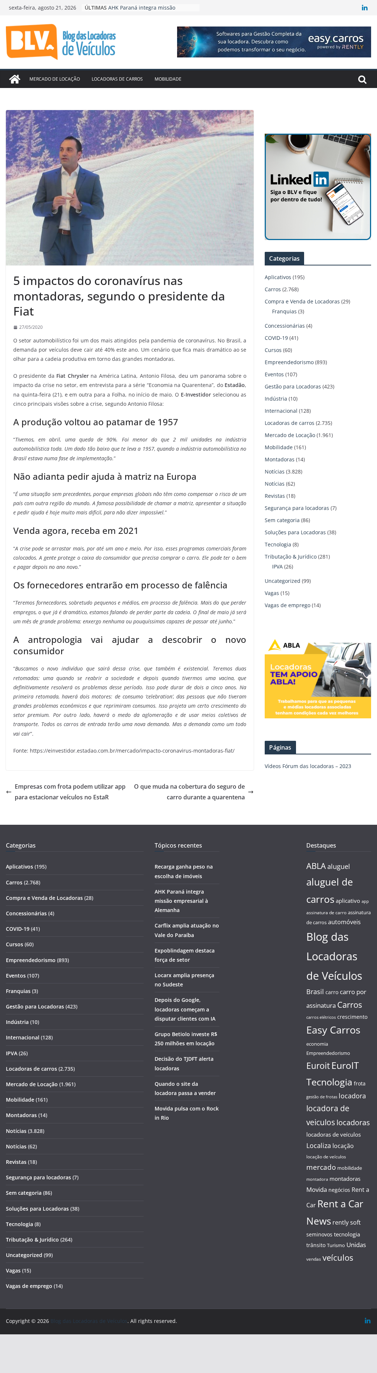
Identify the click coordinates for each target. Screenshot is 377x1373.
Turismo (336, 1245)
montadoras (345, 1178)
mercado (321, 1167)
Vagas (272, 592)
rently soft (346, 1222)
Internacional (281, 410)
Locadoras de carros (117, 79)
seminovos (319, 1234)
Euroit (318, 1065)
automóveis (344, 922)
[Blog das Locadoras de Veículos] (15, 79)
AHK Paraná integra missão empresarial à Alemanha (181, 900)
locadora (352, 1095)
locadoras (353, 1122)
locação (343, 1146)
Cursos (273, 349)
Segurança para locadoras (297, 507)
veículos (338, 1257)
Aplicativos (278, 277)
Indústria (276, 398)
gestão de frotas (321, 1096)
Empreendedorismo (289, 362)
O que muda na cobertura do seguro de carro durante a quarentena (189, 791)
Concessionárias (285, 325)
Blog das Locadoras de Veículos (334, 956)
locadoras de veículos (333, 1134)
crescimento (352, 1016)
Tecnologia (278, 544)
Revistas (275, 495)
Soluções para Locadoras (295, 532)
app (365, 901)
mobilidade (349, 1168)
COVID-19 (276, 337)
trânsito (315, 1245)
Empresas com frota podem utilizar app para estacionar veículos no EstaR (70, 791)
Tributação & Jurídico (291, 556)
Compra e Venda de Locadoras (302, 301)
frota (360, 1083)
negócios (339, 1189)
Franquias (284, 311)
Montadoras (280, 459)
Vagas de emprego (287, 605)
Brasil (315, 991)
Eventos (274, 374)
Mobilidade (168, 79)
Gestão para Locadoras (293, 386)
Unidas (356, 1244)
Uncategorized (282, 580)
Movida (316, 1189)
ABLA (316, 865)
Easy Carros (333, 1029)
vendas (313, 1259)
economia (317, 1044)
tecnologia (347, 1234)
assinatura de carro (326, 912)
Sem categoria (282, 520)
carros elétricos (321, 1017)
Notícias (275, 471)
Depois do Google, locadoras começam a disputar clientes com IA (185, 1009)
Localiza (318, 1145)
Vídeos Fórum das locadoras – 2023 (308, 766)
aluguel (338, 866)
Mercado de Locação (54, 79)
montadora (317, 1179)
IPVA (277, 566)
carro (331, 992)
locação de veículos (326, 1156)
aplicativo (348, 900)
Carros (273, 289)
